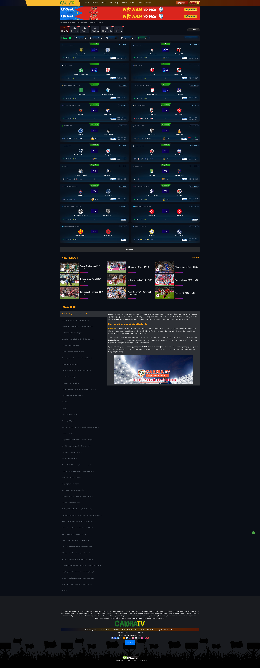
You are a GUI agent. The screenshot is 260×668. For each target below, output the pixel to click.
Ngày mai (128, 38)
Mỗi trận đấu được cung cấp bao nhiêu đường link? (77, 559)
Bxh (111, 3)
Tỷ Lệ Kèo (132, 3)
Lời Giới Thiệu (69, 307)
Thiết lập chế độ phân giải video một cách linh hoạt (77, 496)
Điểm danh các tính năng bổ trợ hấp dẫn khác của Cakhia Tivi (80, 427)
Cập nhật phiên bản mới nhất (71, 502)
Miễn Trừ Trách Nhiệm (144, 629)
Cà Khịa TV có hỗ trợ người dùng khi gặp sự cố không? (78, 578)
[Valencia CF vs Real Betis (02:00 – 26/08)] (69, 267)
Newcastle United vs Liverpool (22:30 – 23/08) (92, 293)
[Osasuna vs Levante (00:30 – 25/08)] (164, 280)
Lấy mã (130, 642)
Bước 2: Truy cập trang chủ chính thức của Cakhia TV (78, 528)
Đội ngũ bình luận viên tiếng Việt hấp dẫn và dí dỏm (78, 339)
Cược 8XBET (195, 3)
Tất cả (143, 38)
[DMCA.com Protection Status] (130, 657)
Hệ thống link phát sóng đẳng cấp (72, 333)
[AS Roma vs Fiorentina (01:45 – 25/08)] (116, 280)
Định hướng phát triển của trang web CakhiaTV (76, 320)
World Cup (65, 402)
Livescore (125, 3)
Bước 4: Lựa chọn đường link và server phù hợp (76, 540)
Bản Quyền (127, 629)
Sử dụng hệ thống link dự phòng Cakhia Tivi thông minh (79, 509)
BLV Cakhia (97, 38)
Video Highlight (70, 257)
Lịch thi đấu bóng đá (68, 433)
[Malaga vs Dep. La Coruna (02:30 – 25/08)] (69, 280)
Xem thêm (129, 249)
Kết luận (64, 590)
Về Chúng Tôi (90, 629)
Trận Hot (82, 38)
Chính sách (104, 629)
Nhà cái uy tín (181, 3)
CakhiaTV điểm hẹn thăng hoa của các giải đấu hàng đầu (79, 389)
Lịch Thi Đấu (103, 3)
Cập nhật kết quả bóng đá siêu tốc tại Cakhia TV (76, 446)
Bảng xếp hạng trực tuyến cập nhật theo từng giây (77, 439)
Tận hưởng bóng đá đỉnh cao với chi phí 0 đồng (76, 370)
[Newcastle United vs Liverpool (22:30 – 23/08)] (69, 293)
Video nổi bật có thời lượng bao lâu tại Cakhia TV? (77, 584)
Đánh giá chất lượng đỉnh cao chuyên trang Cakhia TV (78, 326)
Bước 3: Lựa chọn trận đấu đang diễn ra (74, 534)
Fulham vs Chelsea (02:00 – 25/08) (186, 267)
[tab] (64, 29)
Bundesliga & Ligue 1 (68, 421)
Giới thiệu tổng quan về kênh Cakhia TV (75, 314)
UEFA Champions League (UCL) (71, 414)
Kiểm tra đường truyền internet (71, 477)
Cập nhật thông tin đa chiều (70, 345)
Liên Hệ (115, 629)
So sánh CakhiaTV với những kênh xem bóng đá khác (78, 465)
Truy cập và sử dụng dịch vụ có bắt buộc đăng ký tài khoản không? (82, 565)
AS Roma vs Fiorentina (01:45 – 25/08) (140, 280)
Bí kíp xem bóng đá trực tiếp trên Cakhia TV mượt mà (78, 471)
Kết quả (117, 3)
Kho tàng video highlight (69, 458)
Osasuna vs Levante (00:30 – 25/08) (186, 280)
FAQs (173, 629)
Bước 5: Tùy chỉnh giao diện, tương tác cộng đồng (77, 546)
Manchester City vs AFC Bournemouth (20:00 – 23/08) (139, 293)
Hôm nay (113, 38)
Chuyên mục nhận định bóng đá (72, 452)
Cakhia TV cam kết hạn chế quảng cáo (73, 351)
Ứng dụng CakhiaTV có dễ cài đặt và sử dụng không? (78, 572)
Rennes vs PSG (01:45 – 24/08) (185, 293)
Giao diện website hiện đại (70, 364)
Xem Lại (87, 3)
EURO (64, 408)
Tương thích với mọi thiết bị (70, 383)
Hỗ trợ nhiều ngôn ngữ (69, 377)
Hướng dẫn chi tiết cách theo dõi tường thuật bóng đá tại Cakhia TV (82, 515)
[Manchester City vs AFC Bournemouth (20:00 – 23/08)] (116, 293)
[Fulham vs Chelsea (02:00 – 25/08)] (164, 267)
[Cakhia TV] (67, 3)
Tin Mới (140, 3)
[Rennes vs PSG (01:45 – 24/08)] (164, 293)
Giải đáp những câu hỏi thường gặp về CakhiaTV (76, 553)
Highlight (95, 3)
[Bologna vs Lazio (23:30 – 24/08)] (116, 267)
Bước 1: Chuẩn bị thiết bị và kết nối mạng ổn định (77, 521)
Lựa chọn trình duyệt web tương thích (73, 490)
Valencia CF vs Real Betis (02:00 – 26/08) (91, 267)
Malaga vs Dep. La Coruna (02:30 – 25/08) (91, 280)
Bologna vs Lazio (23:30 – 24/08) (138, 267)
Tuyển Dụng (147, 3)
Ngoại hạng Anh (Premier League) (72, 395)
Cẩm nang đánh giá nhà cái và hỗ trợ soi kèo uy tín (77, 358)
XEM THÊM (195, 257)
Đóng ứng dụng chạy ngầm (70, 484)
